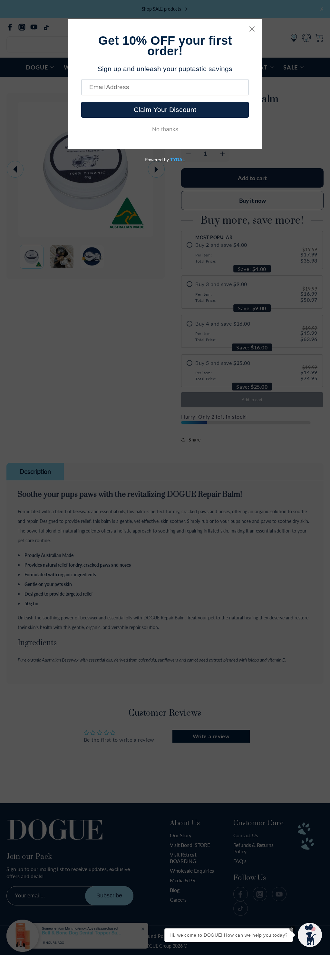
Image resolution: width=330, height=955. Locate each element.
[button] (310, 935)
